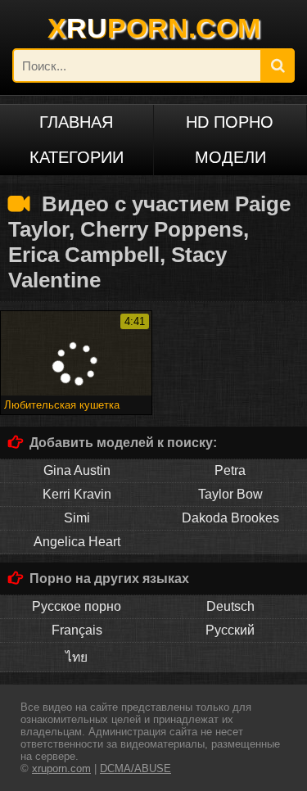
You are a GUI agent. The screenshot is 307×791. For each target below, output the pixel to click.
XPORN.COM (153, 27)
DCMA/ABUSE (135, 768)
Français (77, 630)
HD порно (229, 122)
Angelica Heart (77, 542)
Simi (77, 518)
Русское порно (76, 606)
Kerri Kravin (77, 494)
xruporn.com (61, 768)
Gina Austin (77, 470)
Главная (76, 122)
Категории (76, 157)
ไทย (76, 657)
